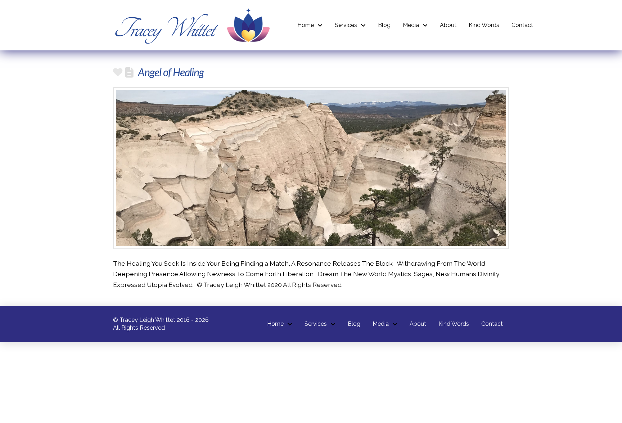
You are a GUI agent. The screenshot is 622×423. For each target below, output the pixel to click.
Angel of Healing (171, 72)
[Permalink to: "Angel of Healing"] (311, 168)
